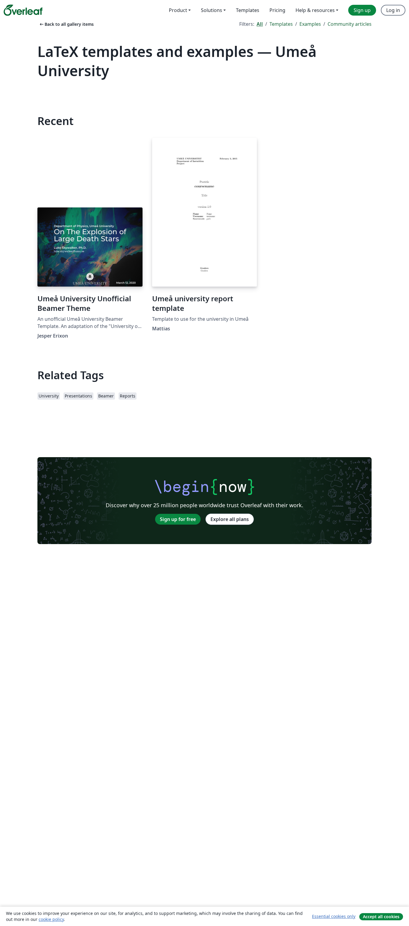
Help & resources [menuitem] (315, 10)
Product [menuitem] (178, 10)
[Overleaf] (23, 10)
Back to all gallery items (66, 24)
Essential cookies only (333, 916)
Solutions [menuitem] (211, 10)
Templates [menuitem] (247, 10)
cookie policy (51, 919)
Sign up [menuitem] (362, 10)
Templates (281, 24)
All (260, 24)
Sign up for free (178, 519)
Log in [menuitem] (393, 10)
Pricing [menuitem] (277, 10)
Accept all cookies (381, 916)
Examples (310, 24)
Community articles (350, 24)
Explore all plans (229, 519)
